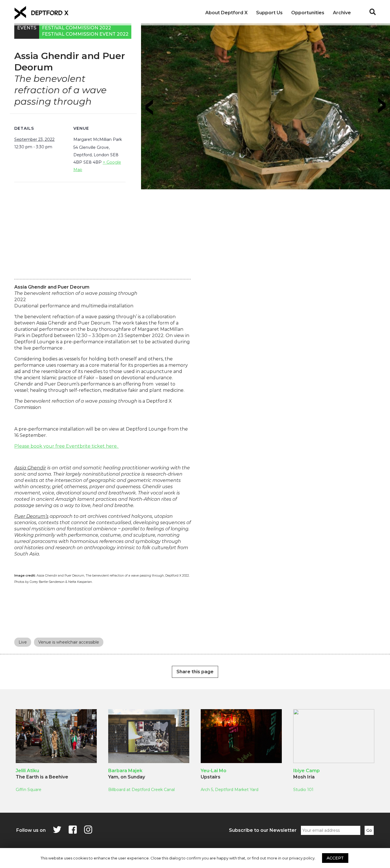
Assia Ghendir (30, 467)
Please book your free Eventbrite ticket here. (66, 446)
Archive (342, 12)
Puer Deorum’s (31, 516)
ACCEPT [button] (335, 858)
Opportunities (307, 12)
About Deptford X (226, 12)
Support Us (269, 12)
